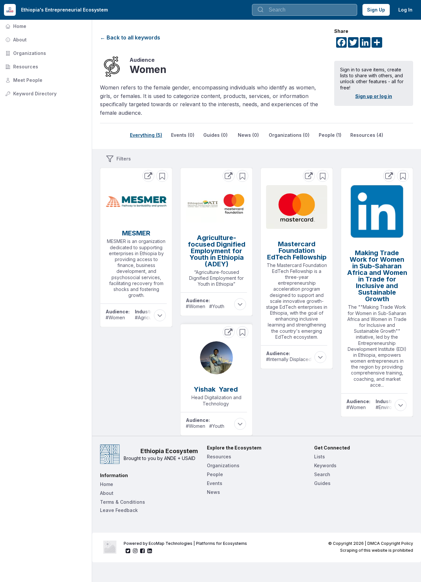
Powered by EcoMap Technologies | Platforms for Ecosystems (185, 543)
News (213, 492)
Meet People (23, 80)
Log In (405, 9)
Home (15, 26)
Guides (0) (215, 135)
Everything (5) (146, 135)
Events (214, 483)
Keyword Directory (30, 93)
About (15, 39)
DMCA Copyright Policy (390, 543)
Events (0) (182, 135)
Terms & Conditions (122, 502)
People (215, 474)
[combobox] (304, 10)
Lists (319, 456)
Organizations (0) (289, 135)
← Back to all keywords (130, 37)
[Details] (148, 176)
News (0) (248, 135)
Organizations (25, 53)
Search (322, 474)
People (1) (330, 135)
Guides (322, 483)
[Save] (162, 176)
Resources (21, 66)
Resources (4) (366, 135)
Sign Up (376, 9)
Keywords (325, 465)
